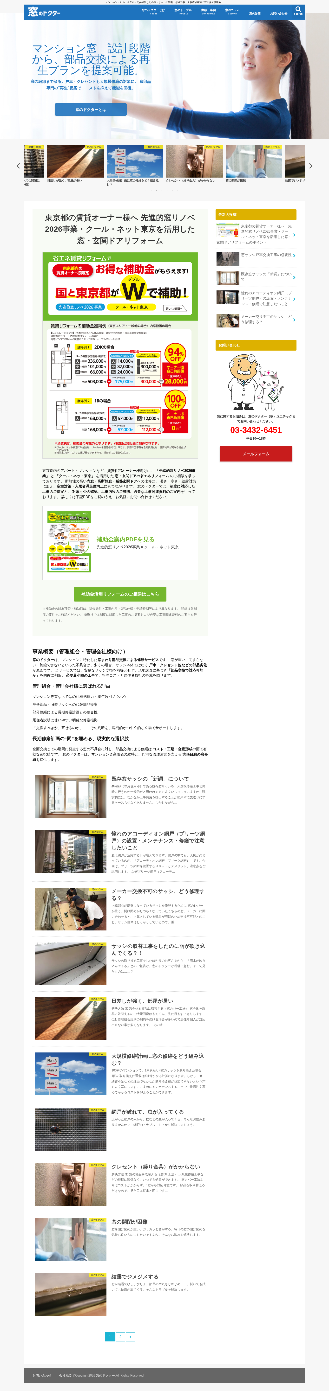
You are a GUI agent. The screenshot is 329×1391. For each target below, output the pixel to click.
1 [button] (146, 190)
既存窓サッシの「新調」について (266, 276)
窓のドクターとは (153, 11)
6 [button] (172, 190)
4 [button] (161, 190)
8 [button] (183, 190)
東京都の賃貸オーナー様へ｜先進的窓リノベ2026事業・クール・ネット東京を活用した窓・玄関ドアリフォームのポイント (254, 234)
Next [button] (311, 165)
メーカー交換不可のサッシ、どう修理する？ (266, 319)
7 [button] (177, 190)
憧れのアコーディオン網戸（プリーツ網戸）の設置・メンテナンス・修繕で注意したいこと (266, 298)
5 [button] (167, 190)
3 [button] (156, 190)
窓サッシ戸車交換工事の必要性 (266, 255)
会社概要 (65, 1375)
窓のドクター (105, 1375)
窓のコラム (232, 11)
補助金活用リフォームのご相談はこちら (120, 594)
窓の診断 (255, 13)
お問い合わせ (279, 13)
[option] (75, 166)
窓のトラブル (183, 11)
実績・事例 (208, 11)
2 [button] (151, 190)
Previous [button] (18, 165)
